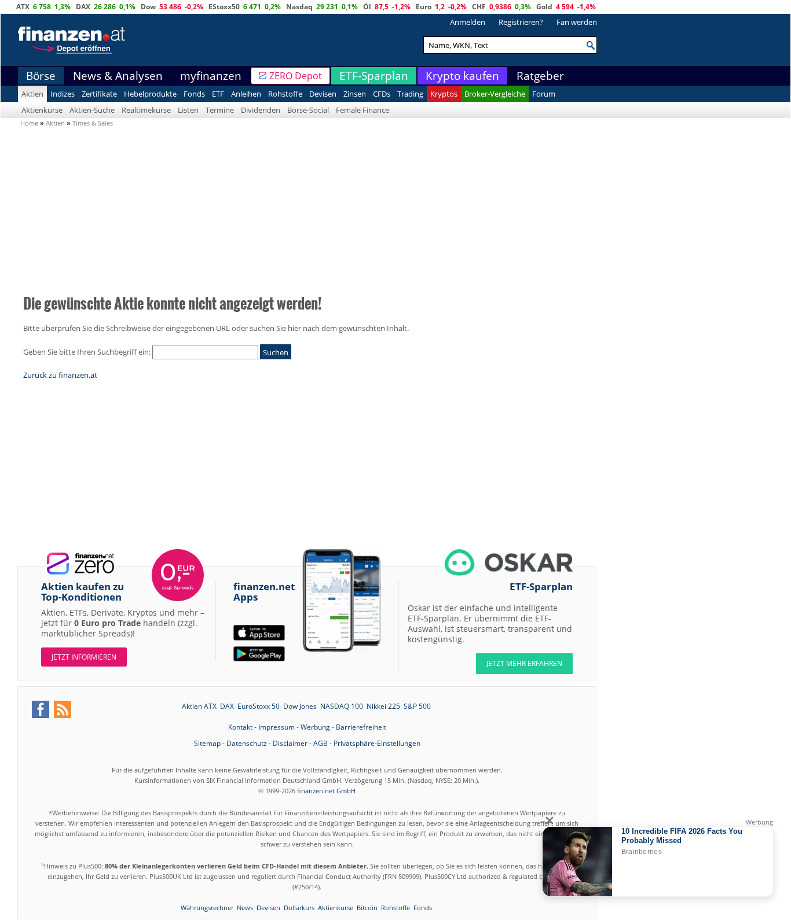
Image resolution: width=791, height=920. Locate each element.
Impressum (276, 727)
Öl (367, 6)
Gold (544, 6)
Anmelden (467, 22)
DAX (83, 6)
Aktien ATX (199, 706)
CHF (479, 6)
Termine (220, 110)
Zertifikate (99, 94)
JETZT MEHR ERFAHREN (524, 663)
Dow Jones (300, 706)
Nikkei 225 (383, 706)
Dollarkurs (299, 907)
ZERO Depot (295, 75)
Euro (423, 6)
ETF (218, 94)
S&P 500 (417, 706)
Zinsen (354, 94)
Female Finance (362, 110)
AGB (320, 743)
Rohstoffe (285, 94)
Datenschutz (246, 743)
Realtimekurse (146, 110)
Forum (543, 94)
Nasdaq (299, 6)
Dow (148, 6)
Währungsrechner (207, 907)
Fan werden (576, 22)
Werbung (315, 727)
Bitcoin (367, 907)
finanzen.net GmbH (326, 790)
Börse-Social (308, 110)
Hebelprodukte (150, 94)
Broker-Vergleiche (494, 94)
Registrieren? (521, 22)
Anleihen (246, 94)
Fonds (194, 94)
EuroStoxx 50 (258, 706)
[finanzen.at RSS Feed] (62, 709)
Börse (41, 75)
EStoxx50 (224, 6)
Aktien (32, 94)
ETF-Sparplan (373, 75)
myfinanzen (210, 75)
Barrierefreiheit (361, 727)
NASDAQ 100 (341, 706)
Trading (410, 94)
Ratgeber (540, 75)
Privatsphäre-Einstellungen (377, 743)
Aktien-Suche (92, 110)
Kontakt (240, 727)
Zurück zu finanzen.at (60, 375)
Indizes (62, 94)
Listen (188, 110)
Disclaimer (290, 743)
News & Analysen (118, 75)
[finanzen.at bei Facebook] (40, 709)
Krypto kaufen (462, 75)
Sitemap (207, 743)
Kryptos (443, 94)
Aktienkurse (42, 110)
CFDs (381, 94)
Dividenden (260, 110)
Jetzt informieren (84, 657)
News (245, 907)
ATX (23, 6)
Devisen (322, 94)
